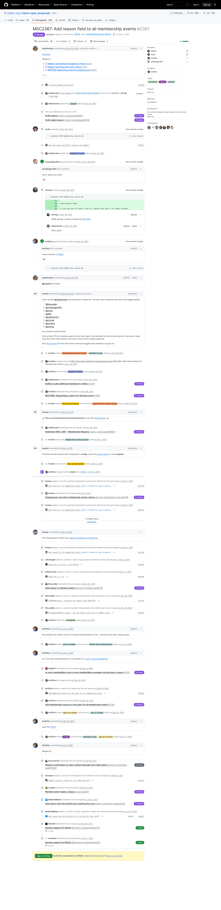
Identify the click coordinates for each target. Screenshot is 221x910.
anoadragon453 (52, 162)
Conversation (46, 41)
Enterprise (76, 4)
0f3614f (141, 564)
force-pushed (65, 93)
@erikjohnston (61, 299)
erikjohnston (47, 48)
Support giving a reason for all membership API (69, 780)
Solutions (29, 4)
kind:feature (70, 620)
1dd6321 (141, 816)
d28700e (141, 552)
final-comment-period (70, 404)
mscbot (45, 294)
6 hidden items (92, 519)
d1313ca (141, 780)
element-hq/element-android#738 (83, 538)
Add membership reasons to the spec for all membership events (75, 693)
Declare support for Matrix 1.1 (72, 827)
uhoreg (48, 190)
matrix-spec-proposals (36, 13)
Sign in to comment (115, 856)
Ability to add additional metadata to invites (70, 64)
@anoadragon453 (54, 307)
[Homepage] (6, 5)
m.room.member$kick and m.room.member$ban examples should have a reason (87, 672)
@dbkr (49, 314)
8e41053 (141, 613)
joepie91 (52, 668)
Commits (65, 41)
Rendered (46, 54)
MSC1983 (86, 219)
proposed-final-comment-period (74, 353)
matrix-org (13, 13)
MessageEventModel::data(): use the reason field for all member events (79, 613)
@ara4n (49, 311)
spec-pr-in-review (70, 713)
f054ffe (141, 145)
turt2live (50, 34)
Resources (44, 4)
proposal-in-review (77, 153)
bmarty (48, 481)
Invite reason (64, 115)
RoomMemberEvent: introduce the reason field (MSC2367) (72, 601)
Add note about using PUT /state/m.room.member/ (69, 145)
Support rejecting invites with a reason (67, 67)
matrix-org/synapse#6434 (96, 659)
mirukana (49, 775)
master (77, 34)
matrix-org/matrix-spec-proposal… (96, 486)
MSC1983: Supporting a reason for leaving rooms (72, 70)
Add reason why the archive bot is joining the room (85, 803)
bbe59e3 (141, 510)
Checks (83, 41)
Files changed (101, 41)
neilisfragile (50, 560)
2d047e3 (141, 693)
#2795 (53, 727)
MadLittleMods (54, 799)
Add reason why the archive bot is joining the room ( (71, 816)
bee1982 (141, 577)
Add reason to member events (74, 588)
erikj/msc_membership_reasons (61, 85)
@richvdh (50, 320)
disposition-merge (95, 353)
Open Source (60, 4)
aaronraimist (53, 761)
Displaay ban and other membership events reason (86, 497)
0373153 (141, 601)
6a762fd (141, 486)
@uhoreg (50, 327)
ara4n (47, 129)
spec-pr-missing (69, 644)
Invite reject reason (67, 120)
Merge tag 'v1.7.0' (56, 577)
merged (66, 737)
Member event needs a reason (67, 791)
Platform (15, 4)
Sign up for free (43, 856)
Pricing (89, 4)
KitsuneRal (53, 584)
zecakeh (52, 788)
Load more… (92, 522)
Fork (194, 13)
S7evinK (51, 824)
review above (99, 418)
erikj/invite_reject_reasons (99, 34)
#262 (97, 816)
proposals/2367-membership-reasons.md (67, 136)
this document (52, 343)
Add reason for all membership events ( (65, 486)
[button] (89, 48)
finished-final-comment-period (77, 440)
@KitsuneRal (51, 304)
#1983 (60, 254)
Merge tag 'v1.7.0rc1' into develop (63, 564)
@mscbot (46, 283)
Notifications (178, 13)
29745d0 (141, 85)
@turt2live (50, 323)
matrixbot (52, 838)
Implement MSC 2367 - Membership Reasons (80, 431)
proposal (73, 104)
